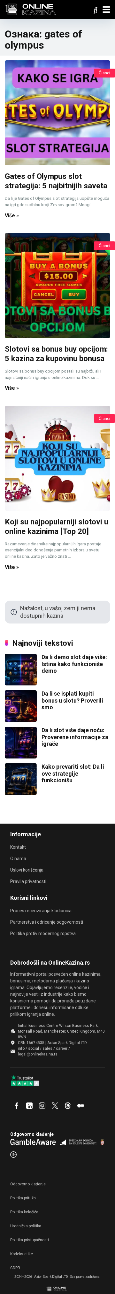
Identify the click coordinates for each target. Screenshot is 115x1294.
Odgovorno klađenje (28, 1184)
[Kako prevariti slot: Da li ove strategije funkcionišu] (21, 793)
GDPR (15, 1268)
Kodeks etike (21, 1254)
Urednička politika (25, 1226)
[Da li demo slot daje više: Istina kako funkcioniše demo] (21, 683)
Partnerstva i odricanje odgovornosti (46, 922)
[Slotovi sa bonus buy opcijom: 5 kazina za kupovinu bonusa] (57, 285)
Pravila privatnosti (28, 881)
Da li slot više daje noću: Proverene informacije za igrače (75, 737)
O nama (18, 858)
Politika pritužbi (23, 1198)
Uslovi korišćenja (26, 870)
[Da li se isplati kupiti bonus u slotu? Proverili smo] (21, 720)
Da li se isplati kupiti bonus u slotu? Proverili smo (72, 700)
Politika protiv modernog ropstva (43, 933)
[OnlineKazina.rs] (32, 9)
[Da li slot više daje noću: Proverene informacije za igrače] (21, 756)
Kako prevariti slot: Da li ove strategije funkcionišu (73, 773)
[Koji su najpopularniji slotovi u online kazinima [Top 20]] (57, 458)
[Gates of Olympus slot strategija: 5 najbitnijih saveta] (57, 112)
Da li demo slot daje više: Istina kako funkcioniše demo (74, 664)
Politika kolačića (24, 1212)
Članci (104, 72)
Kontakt (18, 847)
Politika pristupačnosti (29, 1240)
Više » (12, 215)
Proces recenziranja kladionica (41, 910)
